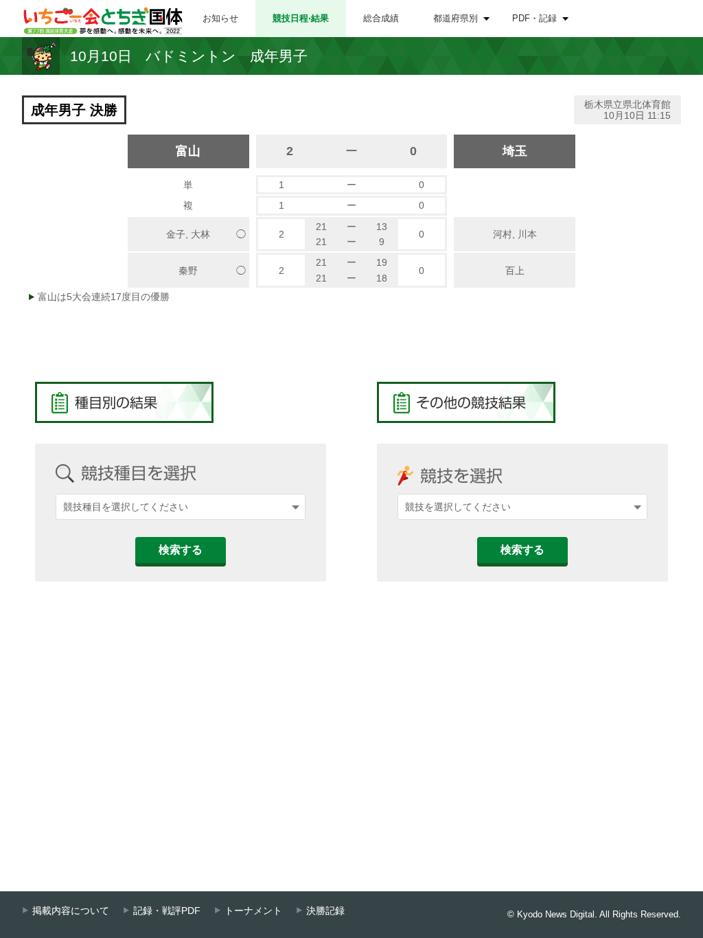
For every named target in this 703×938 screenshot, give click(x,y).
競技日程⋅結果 (301, 18)
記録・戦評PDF (166, 911)
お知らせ (220, 18)
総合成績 (381, 18)
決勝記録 (325, 911)
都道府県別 (455, 18)
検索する (181, 550)
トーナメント (253, 911)
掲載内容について (70, 911)
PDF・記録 (534, 18)
